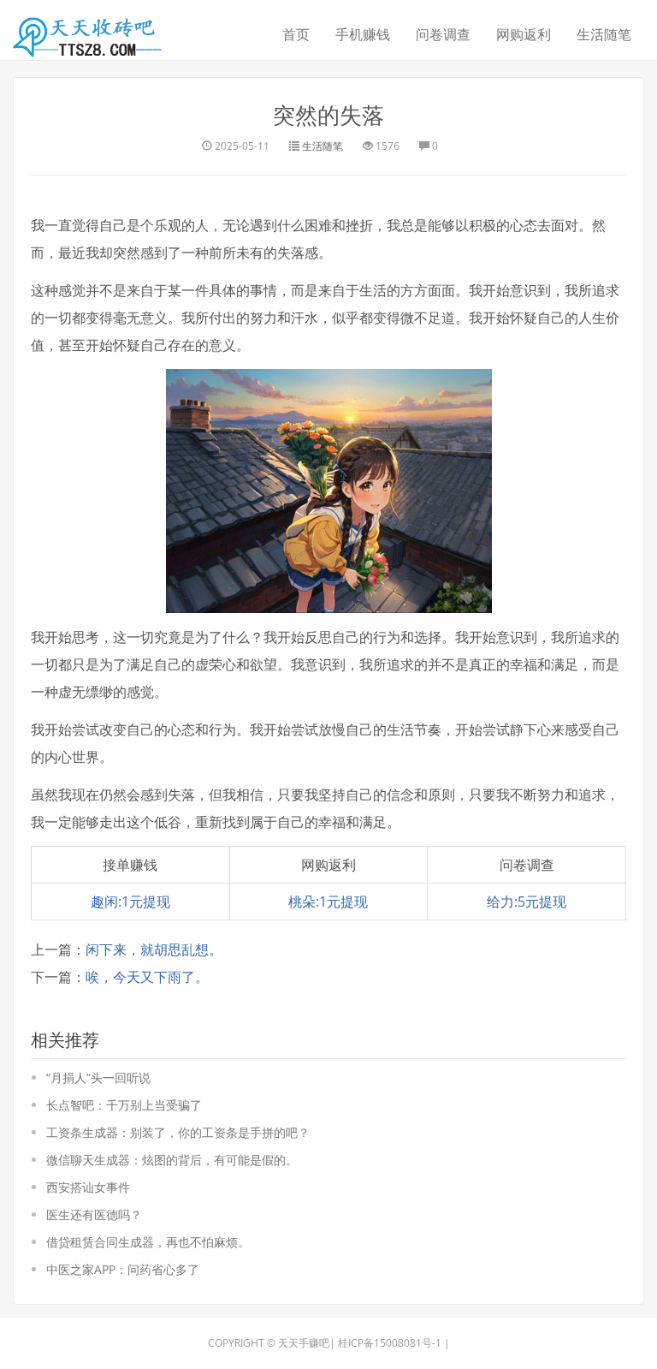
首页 (296, 34)
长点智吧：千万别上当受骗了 (124, 1105)
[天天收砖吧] (90, 31)
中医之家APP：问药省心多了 (122, 1269)
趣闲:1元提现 (130, 901)
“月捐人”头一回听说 (98, 1077)
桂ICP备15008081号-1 (389, 1343)
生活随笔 (604, 34)
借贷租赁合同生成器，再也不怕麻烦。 (148, 1242)
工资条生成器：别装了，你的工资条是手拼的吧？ (178, 1132)
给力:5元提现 (526, 901)
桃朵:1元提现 (328, 901)
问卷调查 (443, 34)
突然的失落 (328, 114)
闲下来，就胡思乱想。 (154, 949)
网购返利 (523, 34)
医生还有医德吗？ (94, 1214)
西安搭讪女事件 (88, 1187)
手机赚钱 (362, 34)
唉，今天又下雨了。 (147, 976)
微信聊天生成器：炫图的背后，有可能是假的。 (172, 1160)
